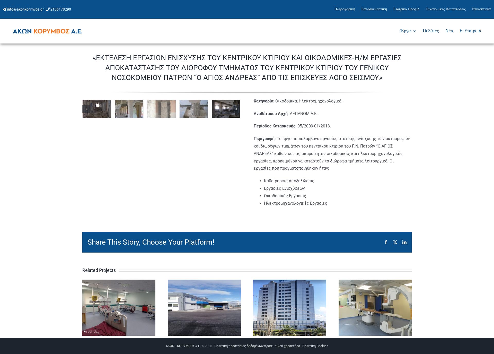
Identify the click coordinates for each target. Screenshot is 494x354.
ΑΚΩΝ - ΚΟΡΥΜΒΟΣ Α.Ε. (183, 346)
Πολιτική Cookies (315, 346)
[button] (86, 109)
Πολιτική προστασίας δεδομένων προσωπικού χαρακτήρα (257, 346)
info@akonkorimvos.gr (25, 9)
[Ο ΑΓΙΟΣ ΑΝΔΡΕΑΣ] (97, 109)
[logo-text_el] (47, 30)
